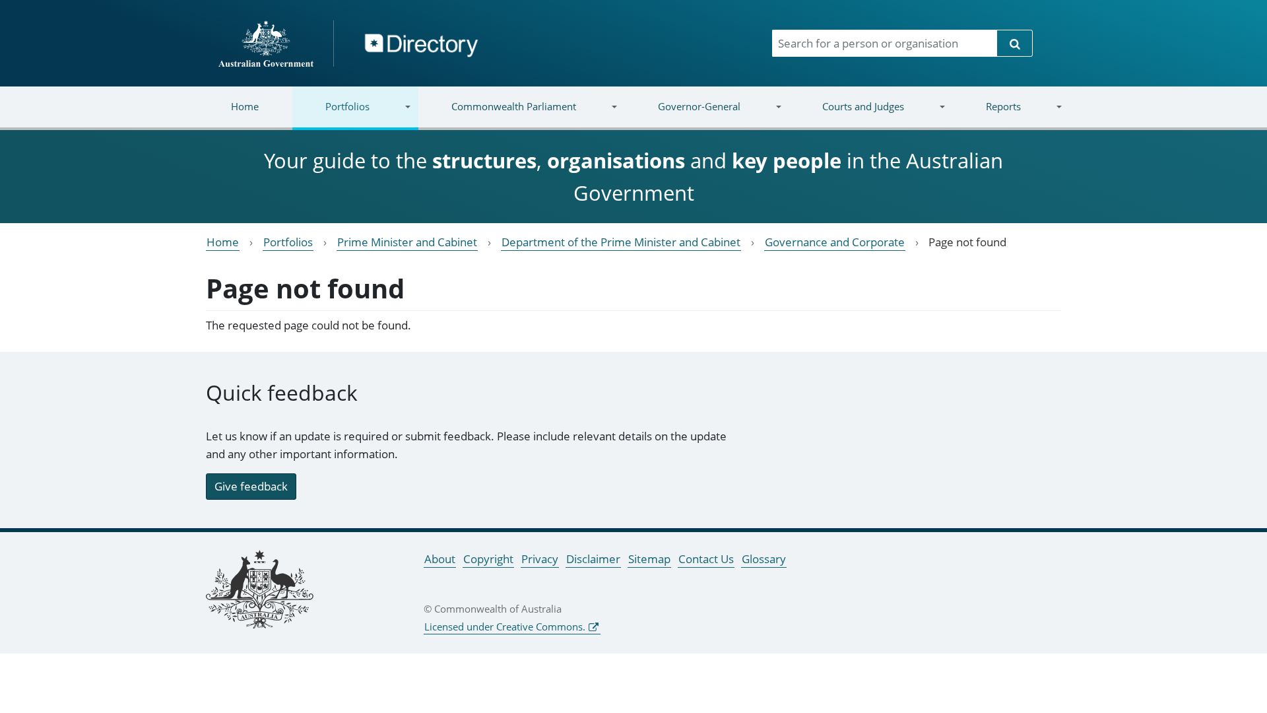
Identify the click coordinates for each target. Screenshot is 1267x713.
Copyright (488, 558)
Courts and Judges (846, 114)
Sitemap (649, 558)
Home (245, 106)
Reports (986, 114)
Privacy (539, 558)
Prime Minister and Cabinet (407, 242)
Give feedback (251, 486)
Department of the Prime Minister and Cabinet (621, 242)
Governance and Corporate (835, 242)
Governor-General (682, 114)
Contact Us (706, 558)
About (439, 558)
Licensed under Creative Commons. (504, 626)
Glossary (764, 558)
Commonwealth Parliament (497, 114)
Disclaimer (593, 558)
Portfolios (331, 114)
